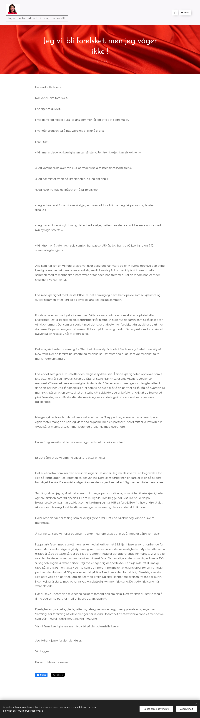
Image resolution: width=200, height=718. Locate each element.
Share (43, 675)
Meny (187, 12)
